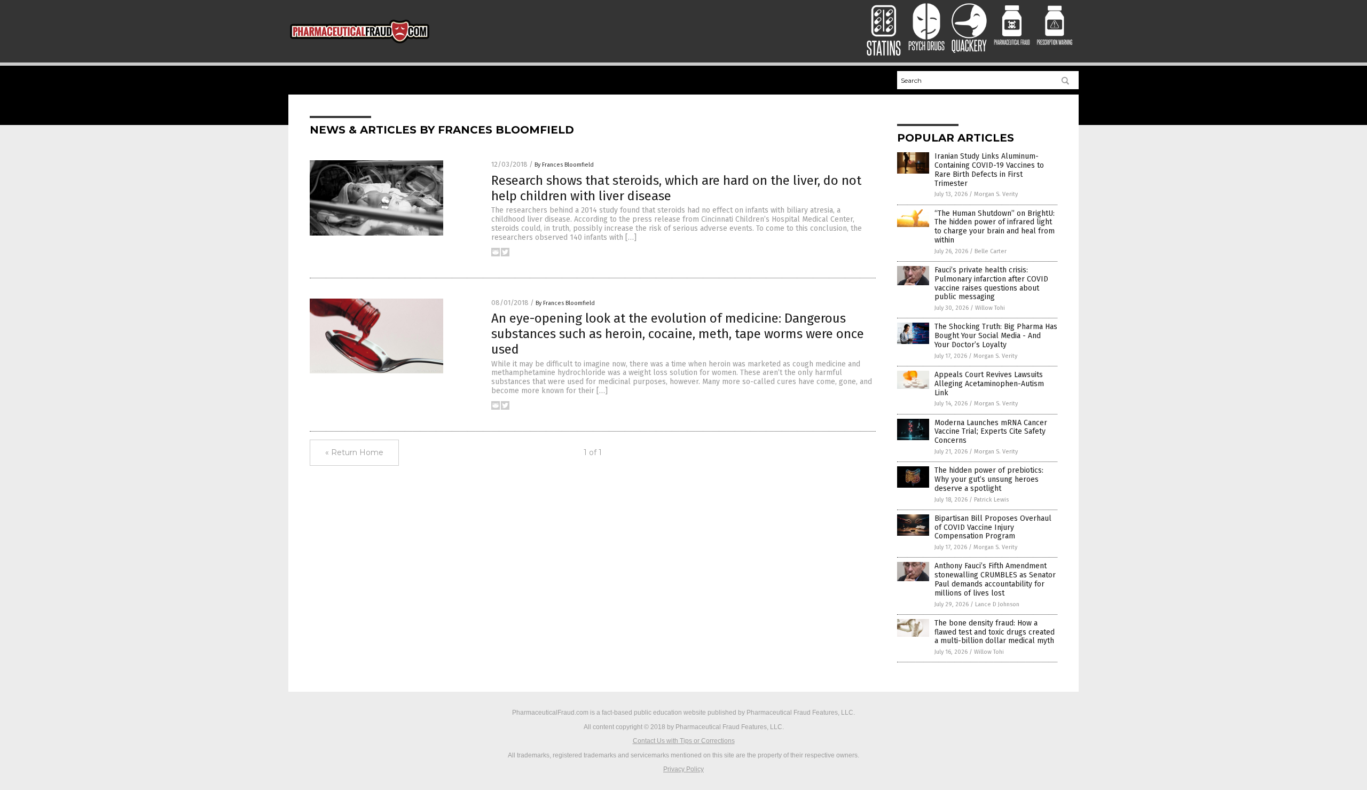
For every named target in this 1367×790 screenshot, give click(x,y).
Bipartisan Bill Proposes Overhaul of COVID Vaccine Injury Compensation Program (992, 527)
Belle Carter (991, 251)
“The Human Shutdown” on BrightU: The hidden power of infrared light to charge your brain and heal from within (994, 227)
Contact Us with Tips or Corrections (684, 741)
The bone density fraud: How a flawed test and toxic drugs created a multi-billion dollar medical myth (994, 632)
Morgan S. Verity (996, 194)
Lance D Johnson (997, 604)
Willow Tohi (990, 307)
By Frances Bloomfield (564, 164)
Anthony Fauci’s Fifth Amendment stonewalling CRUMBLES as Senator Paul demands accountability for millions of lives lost (995, 579)
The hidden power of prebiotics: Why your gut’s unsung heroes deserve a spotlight (988, 479)
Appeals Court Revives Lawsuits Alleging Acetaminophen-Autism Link (989, 383)
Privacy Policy (683, 769)
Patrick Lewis (991, 499)
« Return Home (354, 452)
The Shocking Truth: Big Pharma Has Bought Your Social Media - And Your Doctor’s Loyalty (995, 335)
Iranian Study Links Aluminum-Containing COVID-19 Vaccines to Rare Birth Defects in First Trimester (989, 169)
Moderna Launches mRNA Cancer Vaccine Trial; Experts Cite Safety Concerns (990, 431)
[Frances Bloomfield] (359, 45)
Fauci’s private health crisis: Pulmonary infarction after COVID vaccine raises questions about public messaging (991, 283)
